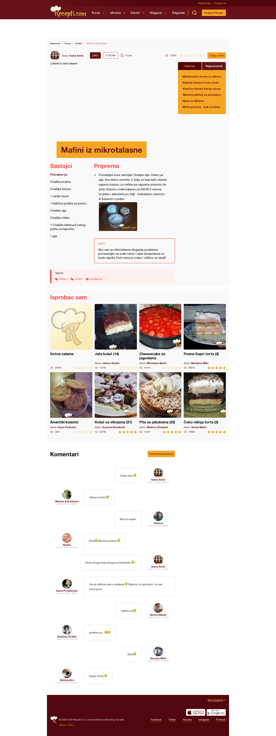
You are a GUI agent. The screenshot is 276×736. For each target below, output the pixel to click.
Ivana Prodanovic (67, 590)
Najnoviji (190, 65)
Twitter (172, 719)
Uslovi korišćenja (95, 719)
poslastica (96, 278)
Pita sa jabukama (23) (160, 402)
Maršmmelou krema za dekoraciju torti (202, 76)
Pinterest (221, 719)
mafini (78, 278)
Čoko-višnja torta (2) (205, 402)
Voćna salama (71, 336)
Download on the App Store (195, 712)
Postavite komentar (161, 453)
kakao (62, 278)
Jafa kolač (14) (116, 336)
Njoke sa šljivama (193, 100)
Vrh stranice (215, 699)
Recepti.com (68, 11)
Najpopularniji (214, 65)
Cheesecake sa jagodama (160, 336)
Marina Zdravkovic (67, 501)
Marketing (110, 719)
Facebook (156, 719)
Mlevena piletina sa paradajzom (202, 94)
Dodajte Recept (213, 12)
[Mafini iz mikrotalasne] (133, 216)
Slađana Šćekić (67, 636)
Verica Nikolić (158, 614)
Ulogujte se (220, 3)
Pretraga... (194, 13)
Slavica (158, 523)
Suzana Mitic (158, 658)
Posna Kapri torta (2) (205, 336)
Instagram (204, 719)
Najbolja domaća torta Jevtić (201, 82)
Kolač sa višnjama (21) (116, 402)
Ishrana (115, 13)
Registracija (204, 3)
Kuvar (96, 13)
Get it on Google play (216, 712)
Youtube (187, 719)
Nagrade (178, 13)
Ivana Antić (76, 55)
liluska (67, 544)
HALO (71, 725)
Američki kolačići (71, 402)
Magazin (156, 13)
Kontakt (120, 719)
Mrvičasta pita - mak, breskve (201, 106)
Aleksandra (67, 679)
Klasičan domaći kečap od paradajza (202, 88)
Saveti (135, 13)
